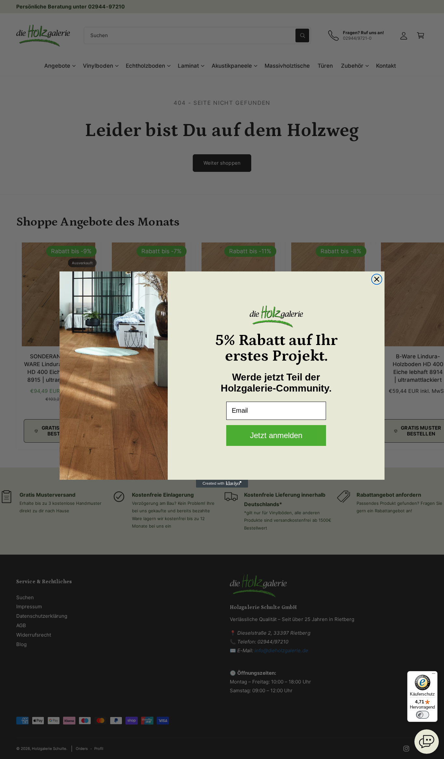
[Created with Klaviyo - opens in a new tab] (222, 484)
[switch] (422, 715)
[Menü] (433, 675)
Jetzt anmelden (276, 435)
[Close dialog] (377, 279)
